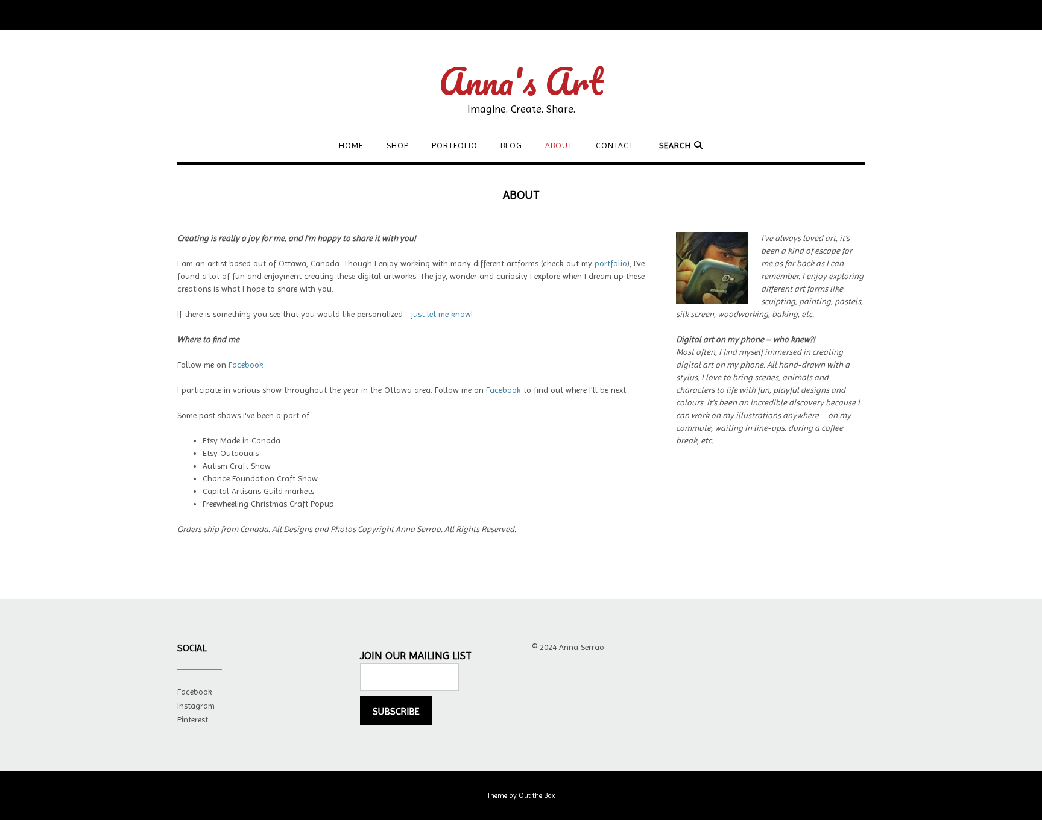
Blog (511, 145)
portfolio (611, 263)
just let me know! (442, 314)
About (559, 145)
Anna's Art (521, 81)
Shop (398, 145)
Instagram (196, 705)
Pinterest (192, 719)
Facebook (246, 364)
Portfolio (455, 145)
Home (351, 145)
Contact (615, 145)
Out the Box (537, 795)
